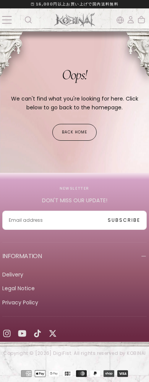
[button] (7, 20)
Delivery (12, 274)
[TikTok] (37, 333)
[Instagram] (6, 333)
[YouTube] (22, 333)
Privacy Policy (20, 302)
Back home (74, 132)
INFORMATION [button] (22, 256)
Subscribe (124, 220)
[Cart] (141, 20)
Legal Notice (18, 288)
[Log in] (130, 20)
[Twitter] (52, 333)
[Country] (120, 20)
